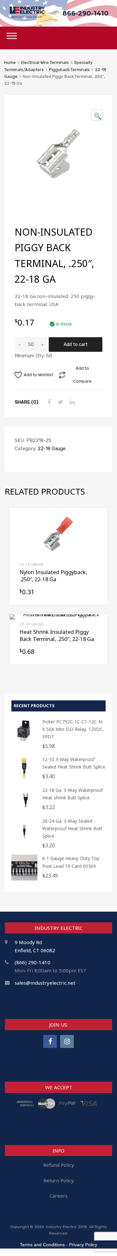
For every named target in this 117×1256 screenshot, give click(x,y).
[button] (96, 115)
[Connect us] (50, 1041)
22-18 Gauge (52, 448)
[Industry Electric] (27, 16)
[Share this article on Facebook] (48, 402)
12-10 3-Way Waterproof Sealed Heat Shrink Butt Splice (73, 763)
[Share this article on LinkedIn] (71, 402)
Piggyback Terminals (69, 69)
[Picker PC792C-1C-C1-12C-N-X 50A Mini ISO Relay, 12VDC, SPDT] (24, 742)
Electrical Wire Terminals (45, 62)
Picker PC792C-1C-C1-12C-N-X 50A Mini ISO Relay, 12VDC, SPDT (73, 729)
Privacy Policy (83, 1244)
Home (10, 62)
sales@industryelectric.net (45, 982)
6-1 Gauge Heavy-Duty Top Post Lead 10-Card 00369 (70, 862)
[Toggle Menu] (11, 38)
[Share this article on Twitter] (60, 402)
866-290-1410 (85, 13)
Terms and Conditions (42, 1244)
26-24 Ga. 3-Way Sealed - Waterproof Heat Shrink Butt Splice (72, 828)
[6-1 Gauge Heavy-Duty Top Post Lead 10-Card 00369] (24, 879)
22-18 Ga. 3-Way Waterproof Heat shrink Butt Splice (72, 794)
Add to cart (76, 344)
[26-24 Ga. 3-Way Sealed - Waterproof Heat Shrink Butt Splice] (24, 841)
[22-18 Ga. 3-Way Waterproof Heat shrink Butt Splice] (24, 810)
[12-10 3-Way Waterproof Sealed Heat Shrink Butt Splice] (24, 780)
